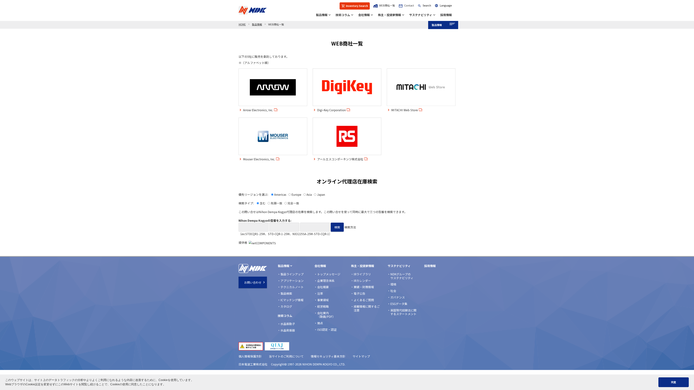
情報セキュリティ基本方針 (328, 356)
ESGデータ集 (398, 304)
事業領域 (323, 300)
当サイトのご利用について (286, 356)
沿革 (320, 293)
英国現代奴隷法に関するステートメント (403, 312)
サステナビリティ (420, 15)
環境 (393, 284)
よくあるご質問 (364, 300)
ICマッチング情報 (291, 300)
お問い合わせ (253, 282)
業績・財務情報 (364, 287)
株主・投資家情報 (389, 15)
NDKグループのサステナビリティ (401, 276)
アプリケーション (292, 280)
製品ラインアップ (292, 274)
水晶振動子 (287, 324)
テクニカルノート (292, 287)
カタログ (286, 306)
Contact (406, 5)
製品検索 (286, 293)
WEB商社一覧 (384, 5)
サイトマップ (361, 356)
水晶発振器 (287, 330)
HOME (242, 24)
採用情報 (446, 15)
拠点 (320, 323)
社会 (393, 291)
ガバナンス (397, 297)
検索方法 (350, 227)
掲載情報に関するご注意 (367, 308)
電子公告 (359, 293)
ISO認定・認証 (327, 329)
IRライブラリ (362, 274)
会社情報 (364, 15)
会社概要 (323, 287)
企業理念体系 (326, 280)
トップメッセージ (328, 274)
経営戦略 (323, 306)
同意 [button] (673, 382)
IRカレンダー (362, 280)
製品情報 (321, 15)
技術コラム (343, 15)
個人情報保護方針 (250, 356)
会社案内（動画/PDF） (326, 315)
